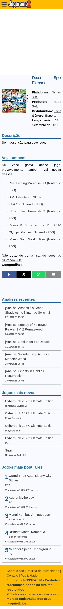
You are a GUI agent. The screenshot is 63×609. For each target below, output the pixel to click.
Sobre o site (15, 571)
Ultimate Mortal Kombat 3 (27, 532)
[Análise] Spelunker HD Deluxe (27, 342)
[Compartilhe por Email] (53, 274)
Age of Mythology (21, 497)
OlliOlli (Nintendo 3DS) (24, 197)
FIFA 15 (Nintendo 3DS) (25, 204)
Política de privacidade (43, 571)
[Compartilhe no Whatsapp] (39, 274)
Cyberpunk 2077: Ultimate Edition (29, 401)
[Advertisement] (31, 42)
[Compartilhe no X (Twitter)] (23, 274)
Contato (12, 575)
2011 (55, 125)
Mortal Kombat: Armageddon (29, 514)
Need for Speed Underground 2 (31, 549)
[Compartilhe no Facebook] (9, 274)
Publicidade (29, 575)
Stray (9, 450)
